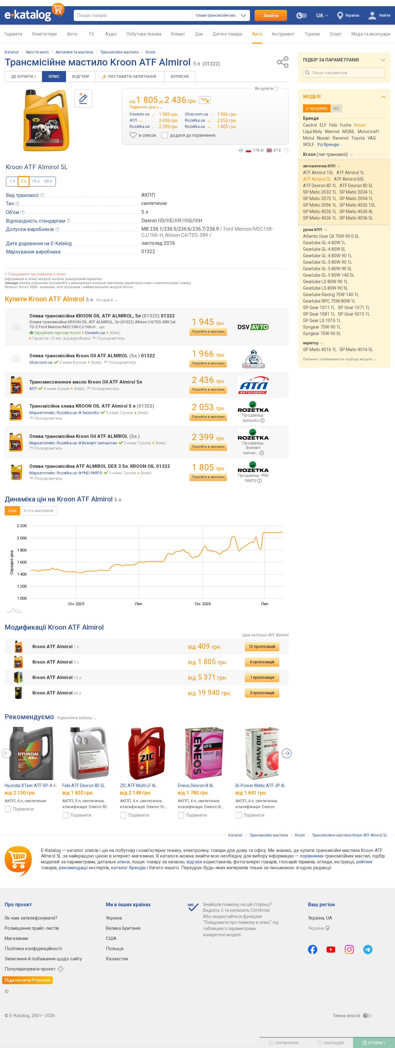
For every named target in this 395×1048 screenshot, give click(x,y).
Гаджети (13, 33)
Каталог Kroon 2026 (21, 287)
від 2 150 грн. (20, 793)
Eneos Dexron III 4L (196, 785)
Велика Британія (123, 928)
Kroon (151, 52)
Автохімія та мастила (74, 52)
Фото (72, 33)
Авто (257, 33)
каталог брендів (128, 867)
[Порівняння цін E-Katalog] (34, 15)
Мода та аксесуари (370, 33)
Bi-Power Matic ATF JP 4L (260, 785)
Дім (199, 33)
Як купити (264, 88)
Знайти (271, 15)
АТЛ (33, 388)
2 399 (208, 437)
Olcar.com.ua (40, 362)
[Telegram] (367, 949)
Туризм (312, 33)
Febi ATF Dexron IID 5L (83, 785)
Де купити (23, 76)
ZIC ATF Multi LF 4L (138, 785)
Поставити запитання (132, 76)
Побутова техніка (144, 33)
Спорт (336, 33)
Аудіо (111, 33)
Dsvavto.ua (95, 332)
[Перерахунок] (241, 150)
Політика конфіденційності (33, 948)
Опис (54, 76)
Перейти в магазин (208, 331)
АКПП (148, 195)
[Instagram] (349, 949)
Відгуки (80, 76)
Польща (114, 948)
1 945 (208, 322)
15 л (36, 181)
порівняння (311, 856)
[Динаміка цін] (205, 100)
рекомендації (73, 867)
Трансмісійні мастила (119, 52)
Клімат (178, 33)
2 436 (208, 380)
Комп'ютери (44, 33)
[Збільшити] (46, 120)
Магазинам (16, 938)
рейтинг (364, 862)
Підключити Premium (27, 980)
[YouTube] (330, 949)
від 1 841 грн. (251, 793)
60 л (48, 181)
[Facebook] (312, 949)
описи (123, 862)
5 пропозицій (262, 692)
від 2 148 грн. (135, 793)
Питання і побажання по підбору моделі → (339, 359)
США (111, 938)
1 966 (208, 354)
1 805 (208, 467)
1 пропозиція (262, 677)
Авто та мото (37, 52)
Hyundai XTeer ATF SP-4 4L (31, 785)
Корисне (180, 76)
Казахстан (117, 959)
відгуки (194, 862)
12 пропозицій (262, 646)
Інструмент (283, 33)
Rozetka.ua (67, 412)
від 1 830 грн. (78, 793)
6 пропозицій (262, 662)
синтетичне (154, 203)
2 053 (208, 407)
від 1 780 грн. (193, 793)
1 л (12, 181)
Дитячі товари (227, 33)
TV (91, 33)
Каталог (12, 52)
